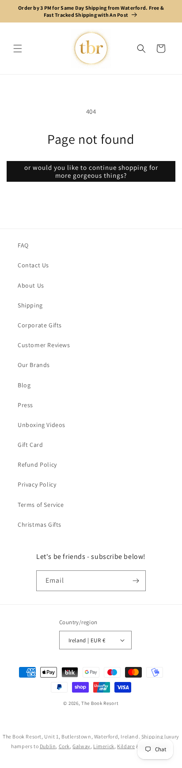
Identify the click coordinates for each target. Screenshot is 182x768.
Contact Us (33, 265)
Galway (81, 746)
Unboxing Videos (41, 425)
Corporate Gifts (40, 325)
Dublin (48, 746)
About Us (31, 285)
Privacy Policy (37, 484)
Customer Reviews (44, 345)
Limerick (103, 746)
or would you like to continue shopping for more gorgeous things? (91, 171)
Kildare (126, 746)
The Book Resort (100, 703)
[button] (17, 48)
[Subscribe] (135, 580)
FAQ (23, 245)
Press (25, 405)
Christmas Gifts (39, 524)
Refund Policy (37, 464)
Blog (24, 385)
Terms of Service (41, 505)
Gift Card (30, 445)
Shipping (30, 305)
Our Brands (34, 365)
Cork (64, 746)
